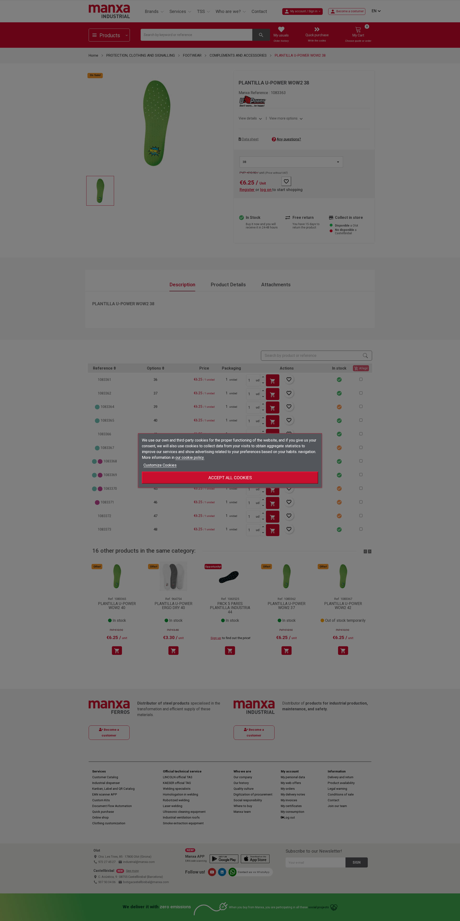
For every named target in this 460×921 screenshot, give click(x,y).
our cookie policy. (189, 457)
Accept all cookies (230, 477)
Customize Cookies (160, 465)
